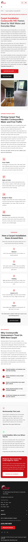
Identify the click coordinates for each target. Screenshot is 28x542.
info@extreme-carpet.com (7, 497)
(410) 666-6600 (6, 524)
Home (2, 10)
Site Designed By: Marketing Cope (9, 540)
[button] (14, 320)
